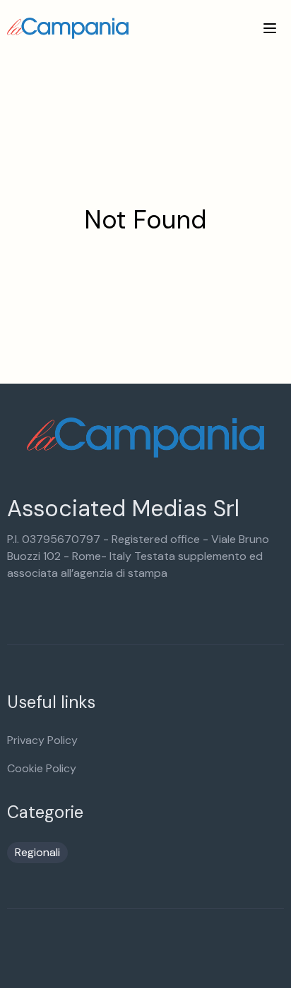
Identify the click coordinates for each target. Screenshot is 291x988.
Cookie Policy (41, 768)
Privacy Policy (42, 740)
